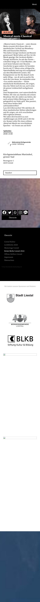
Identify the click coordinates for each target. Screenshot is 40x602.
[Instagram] (20, 212)
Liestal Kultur (9, 242)
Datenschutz (9, 260)
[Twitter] (9, 212)
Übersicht (12, 218)
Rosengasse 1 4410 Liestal (8, 162)
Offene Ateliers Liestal (13, 254)
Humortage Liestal (11, 248)
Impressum (8, 257)
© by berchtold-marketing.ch (12, 267)
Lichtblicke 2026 (11, 245)
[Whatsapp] (15, 212)
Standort (8, 173)
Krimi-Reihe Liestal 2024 (14, 251)
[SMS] (25, 212)
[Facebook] (4, 212)
